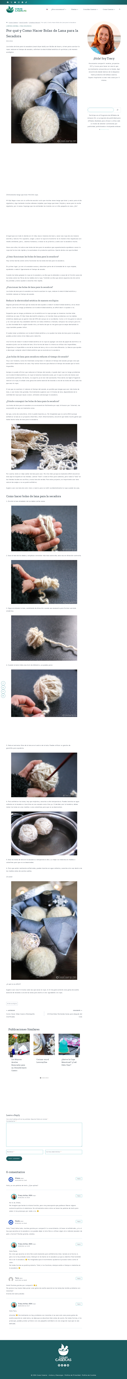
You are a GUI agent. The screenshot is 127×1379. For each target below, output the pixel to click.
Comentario (11, 1121)
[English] (47, 9)
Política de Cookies (89, 1375)
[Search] (117, 110)
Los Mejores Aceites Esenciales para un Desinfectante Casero (18, 1065)
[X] (11, 2)
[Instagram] (18, 2)
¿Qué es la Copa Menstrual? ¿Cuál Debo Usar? (69, 1062)
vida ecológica (12, 1003)
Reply (79, 1178)
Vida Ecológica (26, 26)
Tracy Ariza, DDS (25, 1195)
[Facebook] (7, 2)
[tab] (40, 1077)
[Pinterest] (22, 2)
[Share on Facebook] (3, 683)
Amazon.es (104, 129)
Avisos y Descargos (56, 1375)
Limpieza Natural (12, 26)
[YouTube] (15, 2)
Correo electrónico (53, 1152)
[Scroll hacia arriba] (122, 1348)
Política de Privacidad (73, 1375)
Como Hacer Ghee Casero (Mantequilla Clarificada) (20, 1014)
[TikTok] (26, 2)
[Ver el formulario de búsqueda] (120, 9)
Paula (17, 1221)
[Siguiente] (76, 1055)
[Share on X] (3, 687)
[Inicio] (7, 22)
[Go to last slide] (11, 1055)
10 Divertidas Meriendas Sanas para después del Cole (64, 1014)
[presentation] (19, 1044)
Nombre (10, 1152)
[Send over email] (3, 696)
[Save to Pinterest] (3, 692)
